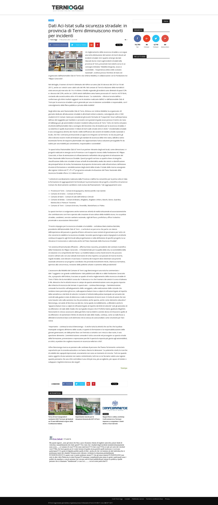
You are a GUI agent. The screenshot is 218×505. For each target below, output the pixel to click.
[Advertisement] (128, 8)
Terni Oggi (53, 40)
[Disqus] (87, 463)
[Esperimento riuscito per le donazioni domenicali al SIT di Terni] (88, 406)
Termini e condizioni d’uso (154, 499)
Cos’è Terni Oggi (117, 499)
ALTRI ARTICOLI (55, 393)
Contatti (127, 499)
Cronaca (51, 20)
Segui (147, 36)
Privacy (167, 499)
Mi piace (137, 36)
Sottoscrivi (165, 36)
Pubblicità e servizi (138, 499)
